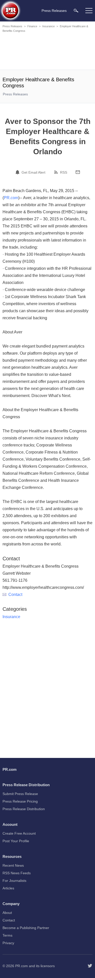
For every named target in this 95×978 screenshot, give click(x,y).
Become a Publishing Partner (26, 928)
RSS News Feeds (17, 873)
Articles (8, 888)
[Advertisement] (48, 52)
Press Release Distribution (24, 809)
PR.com (11, 198)
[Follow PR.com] (89, 966)
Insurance (48, 26)
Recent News (13, 865)
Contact (15, 594)
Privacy (8, 943)
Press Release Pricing (20, 801)
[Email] (77, 172)
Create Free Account (19, 833)
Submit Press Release (20, 794)
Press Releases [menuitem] (54, 11)
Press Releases (12, 26)
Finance (32, 26)
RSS (63, 172)
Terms (7, 935)
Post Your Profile (16, 841)
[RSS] (56, 172)
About (7, 913)
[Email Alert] (18, 172)
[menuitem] (76, 10)
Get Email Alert (33, 172)
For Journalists (14, 881)
